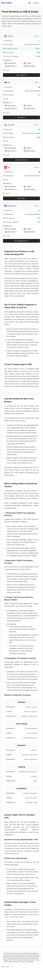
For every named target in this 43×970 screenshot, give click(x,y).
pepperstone (12, 206)
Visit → (21, 75)
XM (9, 82)
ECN (6, 99)
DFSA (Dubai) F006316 (32, 176)
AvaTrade (11, 125)
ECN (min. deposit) (11, 56)
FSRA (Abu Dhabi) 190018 (31, 133)
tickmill (10, 36)
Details (36, 36)
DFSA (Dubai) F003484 (32, 91)
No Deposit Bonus (11, 48)
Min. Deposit (9, 52)
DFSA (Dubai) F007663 (32, 44)
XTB (9, 167)
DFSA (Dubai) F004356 (32, 214)
